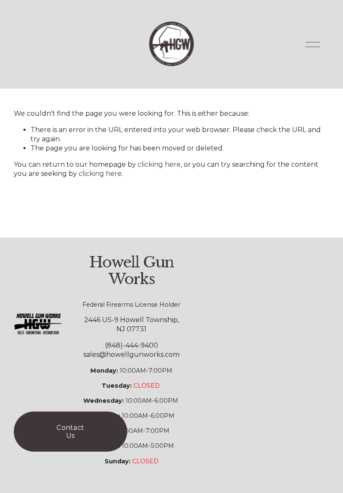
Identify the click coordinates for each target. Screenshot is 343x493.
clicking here (159, 164)
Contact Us (70, 432)
